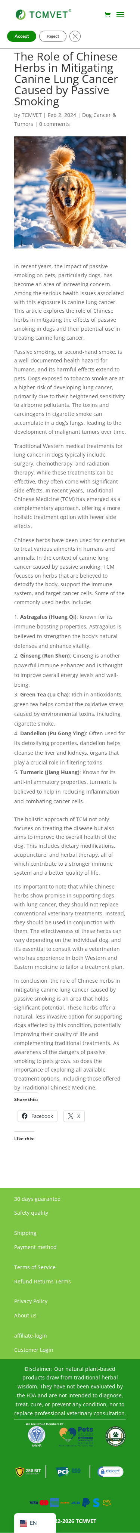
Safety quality (31, 1212)
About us (25, 1315)
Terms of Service (35, 1267)
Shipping (25, 1232)
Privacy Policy (30, 1301)
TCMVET (32, 114)
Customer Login (33, 1349)
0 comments (54, 123)
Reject (53, 36)
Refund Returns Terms (42, 1281)
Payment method (35, 1247)
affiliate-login (30, 1335)
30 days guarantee (37, 1198)
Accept (22, 36)
